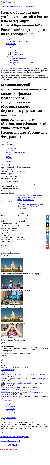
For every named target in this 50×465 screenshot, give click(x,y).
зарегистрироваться (14, 6)
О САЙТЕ (10, 39)
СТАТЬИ (9, 56)
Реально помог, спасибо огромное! (17, 383)
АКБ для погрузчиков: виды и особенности (20, 392)
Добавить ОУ (6, 420)
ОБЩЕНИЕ (10, 46)
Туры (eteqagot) (41, 374)
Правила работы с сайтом (20, 42)
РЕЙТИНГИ (11, 44)
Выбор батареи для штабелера (15, 396)
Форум (13, 50)
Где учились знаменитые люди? (22, 63)
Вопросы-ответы (17, 54)
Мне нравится (6, 169)
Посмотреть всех (7, 370)
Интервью (14, 60)
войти (3, 6)
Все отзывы (5, 366)
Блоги (12, 48)
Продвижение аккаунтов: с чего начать (19, 374)
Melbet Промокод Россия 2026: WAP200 (19, 379)
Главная (4, 69)
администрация (28, 6)
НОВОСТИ (10, 65)
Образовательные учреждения (20, 69)
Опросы (13, 52)
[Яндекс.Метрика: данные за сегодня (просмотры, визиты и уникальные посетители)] (8, 418)
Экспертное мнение (18, 58)
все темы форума (7, 400)
